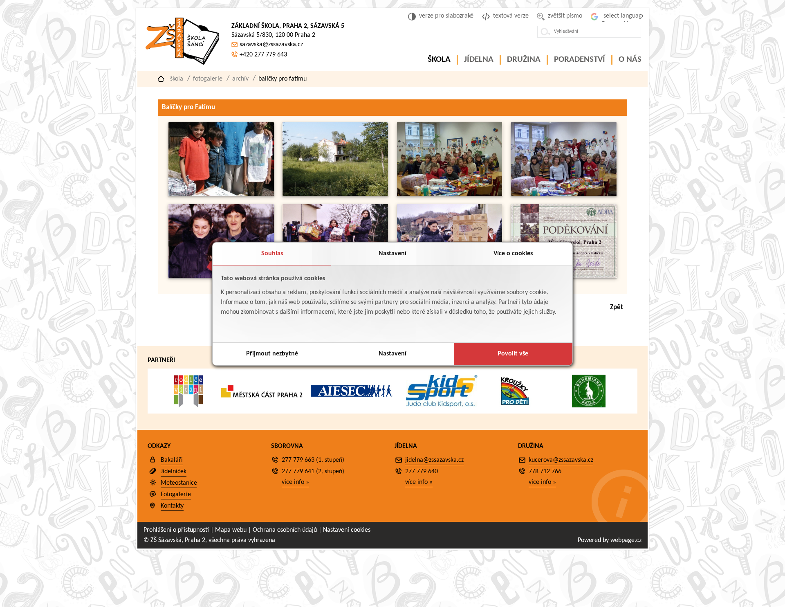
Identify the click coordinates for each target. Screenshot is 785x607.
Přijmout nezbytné (272, 354)
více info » (295, 482)
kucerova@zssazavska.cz (561, 460)
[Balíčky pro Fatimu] (221, 194)
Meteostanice (179, 483)
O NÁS (630, 59)
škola (176, 79)
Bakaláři (172, 460)
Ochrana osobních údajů (285, 530)
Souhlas (272, 253)
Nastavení (392, 253)
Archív (240, 79)
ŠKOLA (439, 59)
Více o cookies (513, 253)
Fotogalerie (207, 79)
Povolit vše (513, 354)
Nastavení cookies (346, 530)
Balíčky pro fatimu (282, 79)
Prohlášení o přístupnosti (176, 530)
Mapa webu (231, 530)
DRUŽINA (524, 59)
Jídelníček (173, 471)
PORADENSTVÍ (579, 59)
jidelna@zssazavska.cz (434, 460)
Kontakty (172, 506)
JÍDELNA (478, 59)
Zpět (616, 307)
